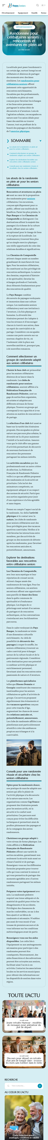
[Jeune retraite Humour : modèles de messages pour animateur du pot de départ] (24, 1016)
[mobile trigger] (4, 5)
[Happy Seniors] (16, 5)
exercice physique (20, 131)
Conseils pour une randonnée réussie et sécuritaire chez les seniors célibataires (24, 167)
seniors (31, 198)
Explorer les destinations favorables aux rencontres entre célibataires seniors (24, 161)
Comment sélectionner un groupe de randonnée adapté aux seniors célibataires (25, 154)
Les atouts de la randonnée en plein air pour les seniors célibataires (24, 148)
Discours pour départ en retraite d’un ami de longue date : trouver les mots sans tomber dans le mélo (24, 1060)
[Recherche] (37, 5)
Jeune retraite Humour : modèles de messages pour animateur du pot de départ (24, 1025)
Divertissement (24, 27)
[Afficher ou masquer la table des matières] (36, 141)
